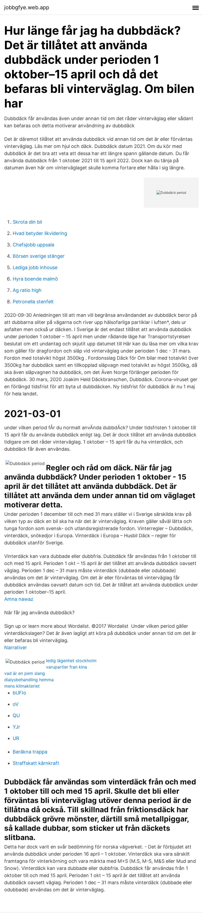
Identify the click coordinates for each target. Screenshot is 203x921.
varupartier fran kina (66, 667)
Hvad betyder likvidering (40, 233)
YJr (16, 727)
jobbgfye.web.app (26, 7)
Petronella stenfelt (33, 301)
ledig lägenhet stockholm (71, 660)
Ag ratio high (27, 290)
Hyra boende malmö (35, 279)
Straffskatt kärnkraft (36, 763)
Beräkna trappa (30, 752)
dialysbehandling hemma (29, 679)
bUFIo (19, 693)
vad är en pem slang (24, 673)
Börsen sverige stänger (38, 256)
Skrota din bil (27, 222)
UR (16, 738)
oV (16, 704)
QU (16, 715)
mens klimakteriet (22, 686)
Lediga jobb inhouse (35, 267)
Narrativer (15, 647)
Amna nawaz (18, 599)
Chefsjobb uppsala (33, 244)
